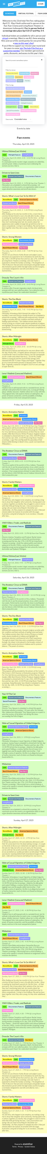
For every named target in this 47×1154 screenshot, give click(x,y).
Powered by (18, 1144)
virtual (5, 38)
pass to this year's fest (23, 43)
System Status (30, 1147)
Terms (14, 1147)
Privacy (20, 1147)
